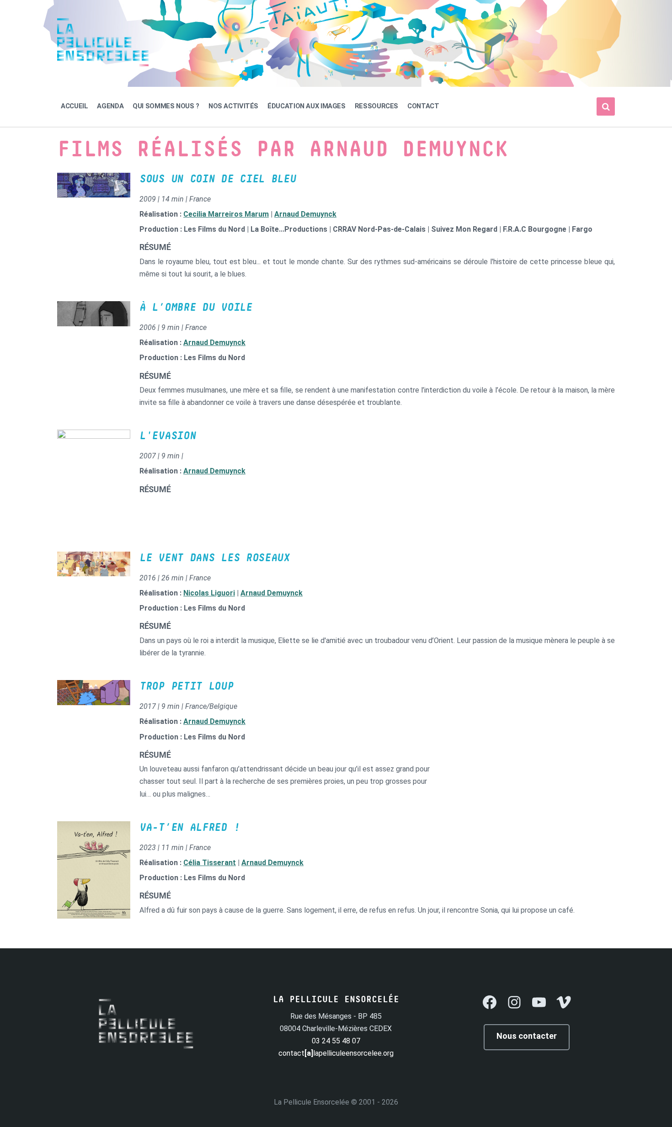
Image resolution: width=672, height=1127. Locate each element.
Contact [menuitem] (423, 106)
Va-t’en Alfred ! (189, 827)
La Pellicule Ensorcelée (311, 1102)
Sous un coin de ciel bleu (217, 179)
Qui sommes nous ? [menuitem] (166, 106)
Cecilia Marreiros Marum (226, 214)
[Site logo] (103, 63)
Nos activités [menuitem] (233, 106)
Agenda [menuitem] (110, 106)
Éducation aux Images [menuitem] (306, 106)
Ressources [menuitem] (376, 106)
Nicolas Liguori (209, 593)
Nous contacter (526, 1036)
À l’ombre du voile (195, 307)
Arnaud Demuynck (305, 214)
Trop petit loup (186, 686)
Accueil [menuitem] (74, 106)
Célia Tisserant (209, 862)
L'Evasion (167, 436)
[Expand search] (606, 106)
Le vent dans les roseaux (214, 558)
